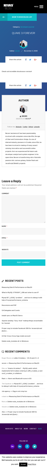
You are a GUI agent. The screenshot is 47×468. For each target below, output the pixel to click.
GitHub (30, 127)
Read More (32, 464)
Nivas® (28, 119)
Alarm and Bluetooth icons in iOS (19, 378)
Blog (40, 429)
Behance (20, 446)
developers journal (27, 27)
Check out (5, 71)
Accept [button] (23, 464)
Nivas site (9, 429)
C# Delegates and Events (11, 310)
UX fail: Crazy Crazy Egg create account (16, 336)
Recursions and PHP (9, 305)
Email (4, 238)
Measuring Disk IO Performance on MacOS (17, 287)
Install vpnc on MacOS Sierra (12, 315)
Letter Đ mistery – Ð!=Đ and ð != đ (26, 358)
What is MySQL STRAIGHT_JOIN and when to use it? (20, 292)
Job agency (6, 391)
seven (4, 363)
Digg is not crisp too (20, 391)
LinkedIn (37, 127)
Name (4, 226)
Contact (33, 429)
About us (18, 429)
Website (19, 127)
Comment (5, 193)
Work (26, 429)
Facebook (27, 446)
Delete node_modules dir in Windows (15, 341)
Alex (3, 412)
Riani (3, 378)
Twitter (25, 127)
